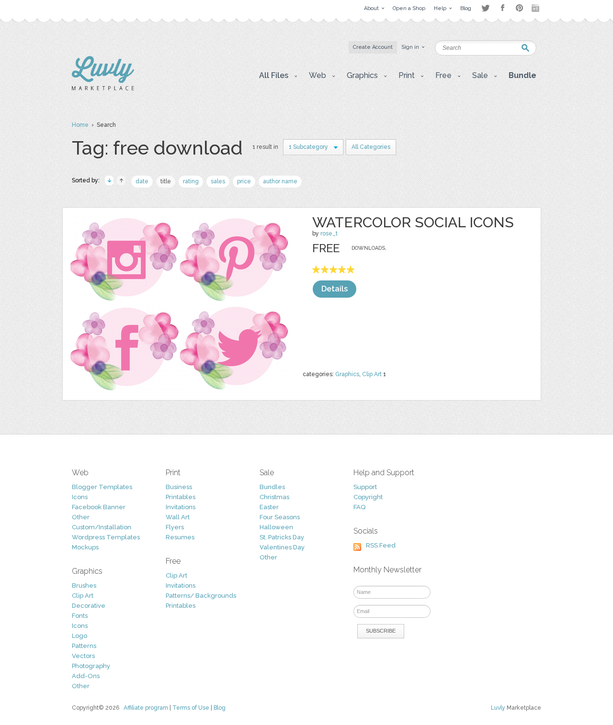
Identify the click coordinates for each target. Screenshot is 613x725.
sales (218, 181)
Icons (80, 497)
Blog (220, 707)
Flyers (175, 527)
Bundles (272, 487)
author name (280, 181)
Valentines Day (282, 547)
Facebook (502, 8)
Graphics (347, 374)
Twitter (485, 7)
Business (179, 487)
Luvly (498, 707)
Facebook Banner (98, 507)
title (165, 181)
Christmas (274, 497)
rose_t (329, 233)
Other (81, 517)
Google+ (536, 8)
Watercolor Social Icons (413, 222)
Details (334, 288)
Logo (79, 635)
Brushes (84, 585)
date (142, 181)
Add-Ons (86, 676)
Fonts (80, 615)
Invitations (180, 507)
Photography (91, 665)
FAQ (359, 507)
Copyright (368, 497)
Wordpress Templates (106, 537)
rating (191, 181)
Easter (269, 507)
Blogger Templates (102, 487)
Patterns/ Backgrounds (201, 595)
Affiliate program (146, 707)
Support (365, 487)
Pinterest (519, 7)
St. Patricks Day (282, 537)
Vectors (83, 655)
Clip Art (372, 374)
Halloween (276, 527)
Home (80, 125)
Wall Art (178, 517)
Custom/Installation (101, 527)
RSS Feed (381, 545)
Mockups (85, 547)
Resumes (180, 537)
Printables (180, 497)
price (244, 181)
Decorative (88, 605)
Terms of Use (190, 707)
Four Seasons (280, 517)
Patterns (84, 645)
